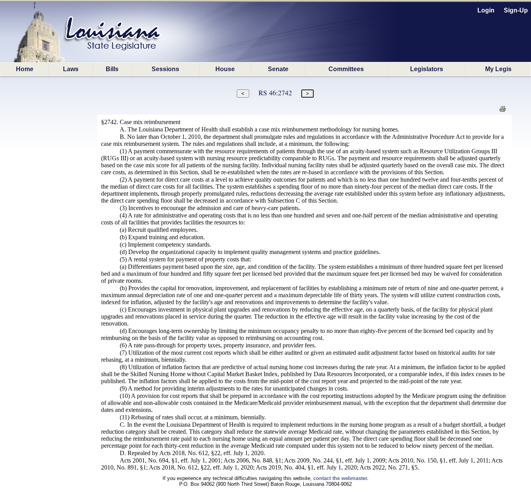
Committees (346, 69)
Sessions (165, 69)
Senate (278, 69)
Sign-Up (516, 10)
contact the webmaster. (341, 478)
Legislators (426, 69)
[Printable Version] (502, 111)
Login (485, 10)
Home (24, 69)
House (225, 69)
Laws (71, 69)
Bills (112, 69)
